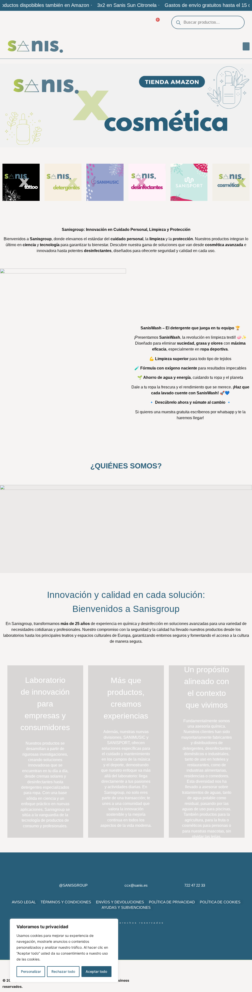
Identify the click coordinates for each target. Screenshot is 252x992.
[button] (246, 46)
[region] (64, 950)
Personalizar (31, 971)
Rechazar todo (63, 971)
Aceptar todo (96, 971)
